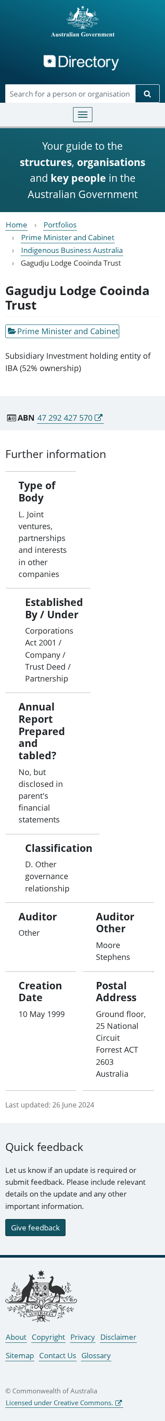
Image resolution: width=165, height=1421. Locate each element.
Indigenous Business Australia (72, 250)
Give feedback (35, 1228)
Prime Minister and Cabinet (67, 237)
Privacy (82, 1337)
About (16, 1337)
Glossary (96, 1355)
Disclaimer (118, 1337)
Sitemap (20, 1355)
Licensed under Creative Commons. (59, 1402)
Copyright (48, 1337)
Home (16, 225)
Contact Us (57, 1355)
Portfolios (60, 225)
